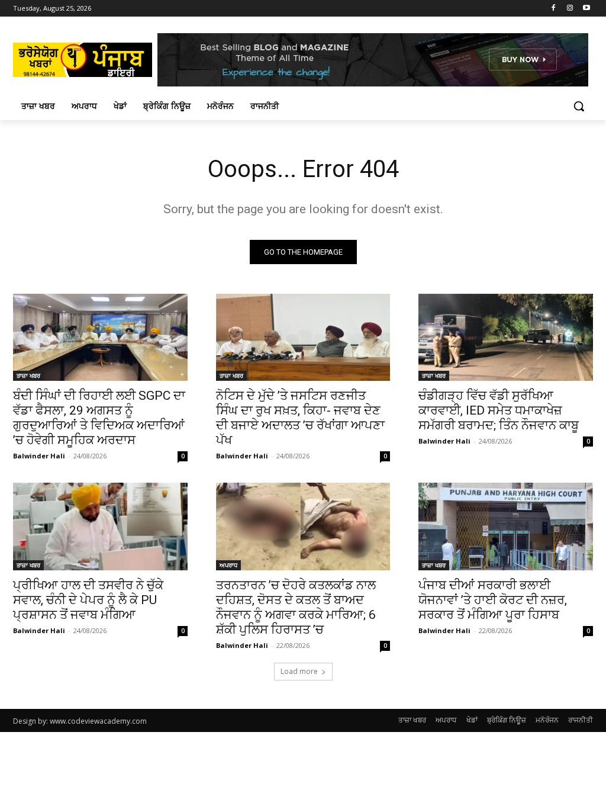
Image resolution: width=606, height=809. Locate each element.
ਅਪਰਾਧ (228, 565)
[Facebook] (553, 8)
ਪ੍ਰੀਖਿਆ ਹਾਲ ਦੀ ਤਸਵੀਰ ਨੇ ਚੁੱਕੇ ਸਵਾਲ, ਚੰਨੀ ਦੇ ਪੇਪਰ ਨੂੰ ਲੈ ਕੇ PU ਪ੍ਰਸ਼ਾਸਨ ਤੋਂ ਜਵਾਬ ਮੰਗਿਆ (88, 600)
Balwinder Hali (39, 455)
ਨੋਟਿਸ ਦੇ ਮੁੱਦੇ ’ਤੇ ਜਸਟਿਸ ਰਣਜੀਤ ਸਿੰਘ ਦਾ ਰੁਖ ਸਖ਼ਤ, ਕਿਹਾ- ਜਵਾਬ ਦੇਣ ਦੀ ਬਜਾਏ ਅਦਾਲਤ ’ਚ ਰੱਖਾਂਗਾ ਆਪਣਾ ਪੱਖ (300, 418)
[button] (579, 106)
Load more (299, 671)
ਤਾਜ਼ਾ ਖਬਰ (28, 375)
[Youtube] (586, 8)
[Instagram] (569, 8)
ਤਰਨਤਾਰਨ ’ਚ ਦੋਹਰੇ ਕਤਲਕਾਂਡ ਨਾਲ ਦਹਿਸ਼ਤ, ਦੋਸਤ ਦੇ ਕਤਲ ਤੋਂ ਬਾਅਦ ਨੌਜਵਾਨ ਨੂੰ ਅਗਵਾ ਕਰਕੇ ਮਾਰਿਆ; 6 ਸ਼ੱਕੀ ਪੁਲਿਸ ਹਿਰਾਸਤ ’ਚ (296, 607)
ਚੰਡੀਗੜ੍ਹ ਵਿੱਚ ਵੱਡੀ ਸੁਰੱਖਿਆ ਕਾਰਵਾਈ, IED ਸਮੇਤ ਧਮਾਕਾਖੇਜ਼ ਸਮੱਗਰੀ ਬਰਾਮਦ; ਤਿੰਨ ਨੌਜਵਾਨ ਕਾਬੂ (498, 410)
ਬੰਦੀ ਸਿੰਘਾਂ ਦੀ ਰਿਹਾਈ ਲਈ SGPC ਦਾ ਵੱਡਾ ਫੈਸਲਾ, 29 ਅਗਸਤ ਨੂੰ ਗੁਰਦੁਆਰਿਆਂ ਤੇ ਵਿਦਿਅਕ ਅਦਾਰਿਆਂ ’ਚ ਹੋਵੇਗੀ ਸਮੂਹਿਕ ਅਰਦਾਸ (99, 418)
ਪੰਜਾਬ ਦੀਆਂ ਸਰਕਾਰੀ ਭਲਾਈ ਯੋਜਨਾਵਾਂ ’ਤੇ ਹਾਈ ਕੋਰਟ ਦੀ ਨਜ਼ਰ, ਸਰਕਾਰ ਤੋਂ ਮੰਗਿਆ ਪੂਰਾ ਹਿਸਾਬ (492, 600)
